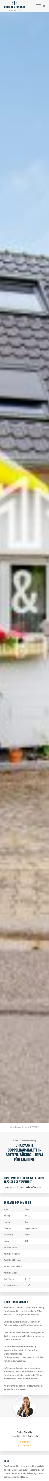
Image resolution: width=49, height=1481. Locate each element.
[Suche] (43, 6)
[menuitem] (43, 6)
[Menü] (37, 6)
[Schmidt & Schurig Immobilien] (14, 6)
